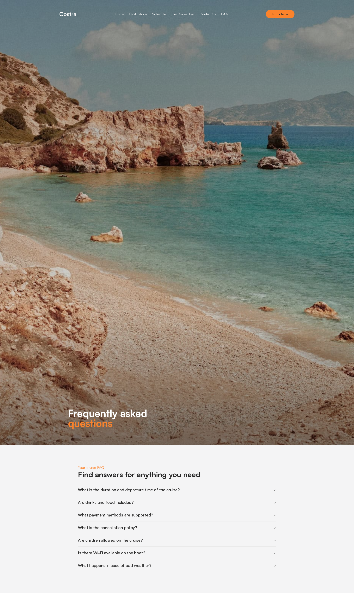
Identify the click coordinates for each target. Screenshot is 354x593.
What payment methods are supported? (115, 515)
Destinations (138, 14)
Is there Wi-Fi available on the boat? (111, 552)
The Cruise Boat (183, 14)
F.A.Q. (225, 14)
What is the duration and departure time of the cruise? (129, 489)
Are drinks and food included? (106, 502)
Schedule (159, 14)
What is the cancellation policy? (107, 527)
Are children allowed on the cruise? (110, 540)
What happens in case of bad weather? (114, 565)
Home (119, 14)
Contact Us (208, 14)
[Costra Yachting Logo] (67, 14)
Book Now (280, 14)
